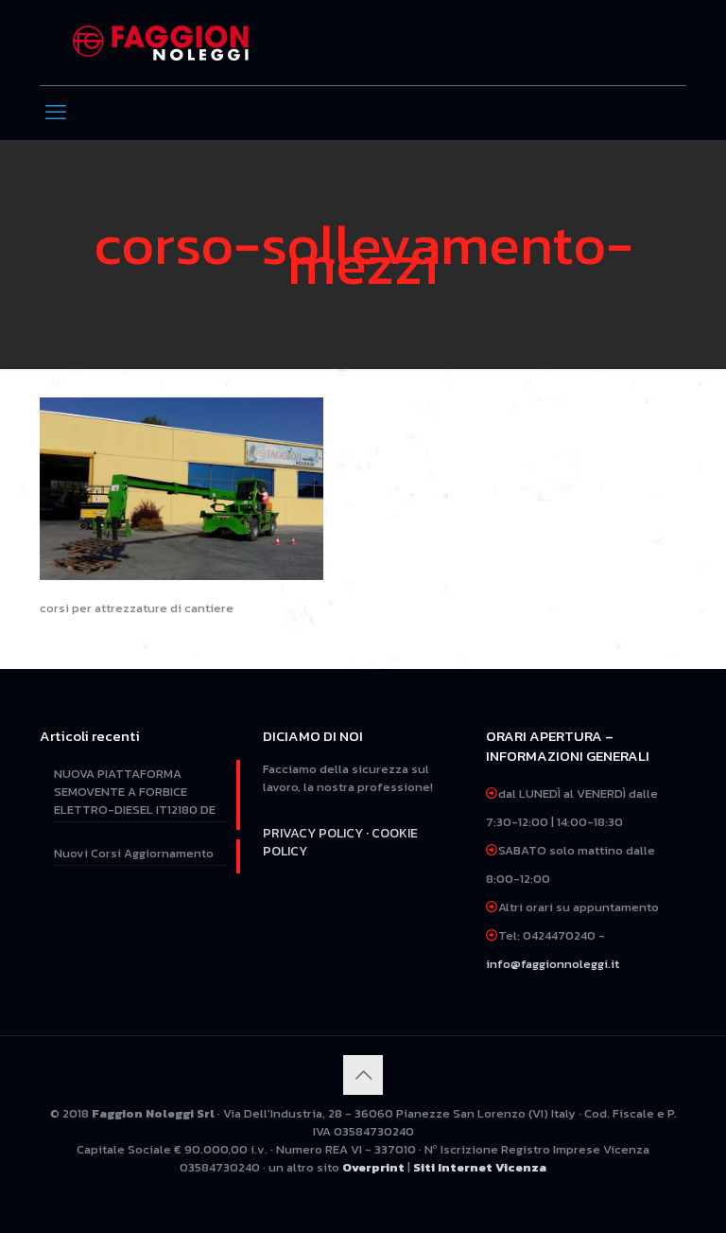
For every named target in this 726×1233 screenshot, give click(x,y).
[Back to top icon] (363, 1075)
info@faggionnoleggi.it (552, 964)
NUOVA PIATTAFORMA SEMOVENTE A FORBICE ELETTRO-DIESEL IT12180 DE (135, 792)
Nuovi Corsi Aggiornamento (134, 853)
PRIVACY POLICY (313, 833)
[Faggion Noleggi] (160, 42)
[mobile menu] (56, 113)
